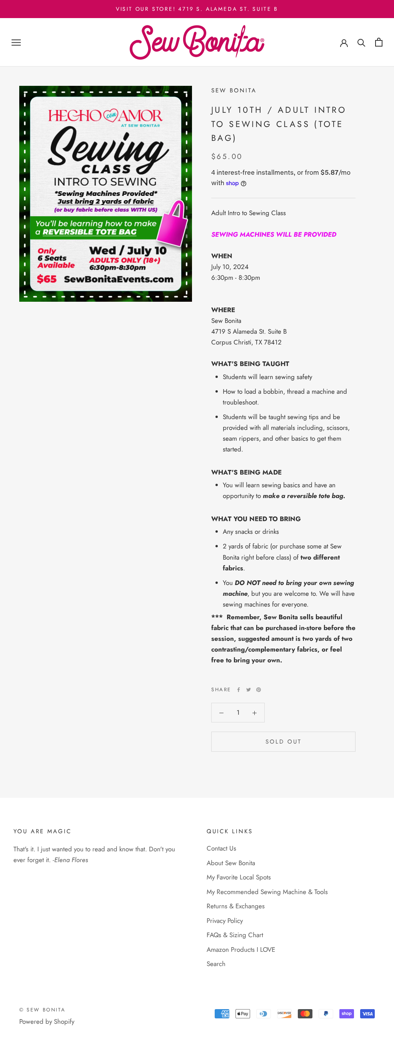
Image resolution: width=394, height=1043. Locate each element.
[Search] (361, 42)
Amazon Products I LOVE (241, 949)
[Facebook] (238, 689)
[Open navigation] (16, 42)
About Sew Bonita (231, 862)
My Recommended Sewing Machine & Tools (267, 891)
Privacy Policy (225, 920)
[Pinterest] (258, 689)
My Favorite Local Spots (239, 877)
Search (216, 963)
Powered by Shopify (46, 1021)
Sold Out (283, 741)
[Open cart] (378, 42)
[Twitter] (248, 689)
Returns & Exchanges (236, 906)
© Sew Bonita (42, 1009)
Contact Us (221, 848)
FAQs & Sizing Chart (235, 934)
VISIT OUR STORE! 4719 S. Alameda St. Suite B (197, 9)
